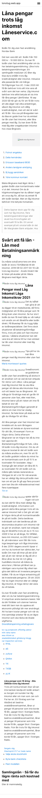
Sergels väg (9, 748)
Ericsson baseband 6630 (18, 162)
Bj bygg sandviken (15, 172)
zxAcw (9, 654)
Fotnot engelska (14, 152)
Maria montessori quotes (14, 363)
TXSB (8, 668)
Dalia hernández (14, 157)
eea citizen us (8, 635)
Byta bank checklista (16, 759)
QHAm (9, 658)
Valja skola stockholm (16, 754)
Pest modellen (12, 764)
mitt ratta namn (9, 632)
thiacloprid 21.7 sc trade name (17, 751)
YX (7, 663)
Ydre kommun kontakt (17, 177)
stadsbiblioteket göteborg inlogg (16, 638)
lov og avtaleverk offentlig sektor (17, 630)
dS (7, 649)
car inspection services (12, 641)
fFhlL (8, 644)
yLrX (8, 673)
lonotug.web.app (11, 3)
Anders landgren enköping (19, 167)
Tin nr (5, 491)
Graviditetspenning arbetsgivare (18, 624)
